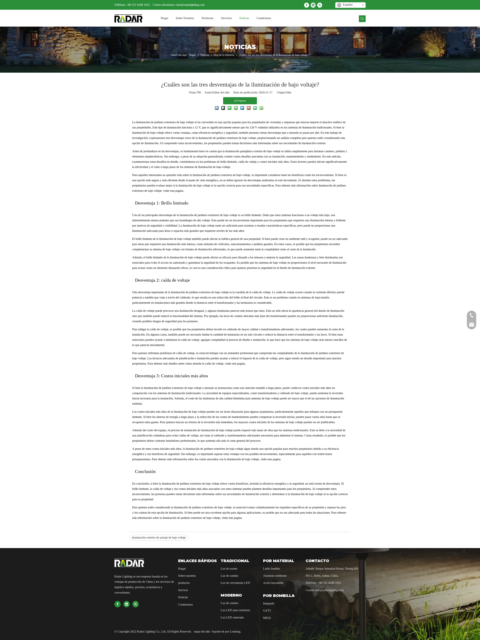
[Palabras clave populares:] (362, 18)
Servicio (183, 590)
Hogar (182, 568)
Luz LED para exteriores (235, 610)
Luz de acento (229, 568)
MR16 (267, 617)
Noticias (183, 597)
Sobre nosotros (187, 575)
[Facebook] (306, 5)
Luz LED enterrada (232, 617)
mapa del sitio (202, 631)
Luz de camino (229, 575)
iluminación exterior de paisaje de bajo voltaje (159, 537)
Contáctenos (185, 604)
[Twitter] (319, 5)
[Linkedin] (313, 5)
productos (184, 582)
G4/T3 (267, 610)
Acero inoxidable (273, 582)
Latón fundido (271, 568)
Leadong (235, 631)
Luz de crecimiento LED (235, 582)
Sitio (288, 92)
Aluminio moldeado (275, 575)
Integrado (268, 603)
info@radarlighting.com (190, 4)
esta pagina (176, 190)
